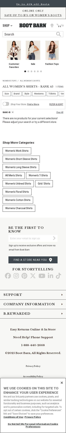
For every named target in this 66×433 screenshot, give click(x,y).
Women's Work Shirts (17, 150)
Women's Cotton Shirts (17, 200)
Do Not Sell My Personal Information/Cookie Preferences (33, 425)
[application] (7, 25)
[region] (33, 405)
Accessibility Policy (33, 376)
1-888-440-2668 (33, 345)
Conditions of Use (13, 417)
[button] (25, 71)
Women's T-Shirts (38, 175)
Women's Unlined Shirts (18, 183)
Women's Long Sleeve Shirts (20, 167)
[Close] (62, 383)
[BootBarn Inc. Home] (33, 25)
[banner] (33, 19)
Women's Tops (10, 81)
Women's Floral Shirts (17, 191)
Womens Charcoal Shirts (19, 208)
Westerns (39, 93)
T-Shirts (52, 93)
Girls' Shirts (44, 183)
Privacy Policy (33, 366)
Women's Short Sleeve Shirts (21, 159)
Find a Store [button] (33, 104)
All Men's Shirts (13, 175)
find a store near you (30, 259)
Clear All (59, 112)
